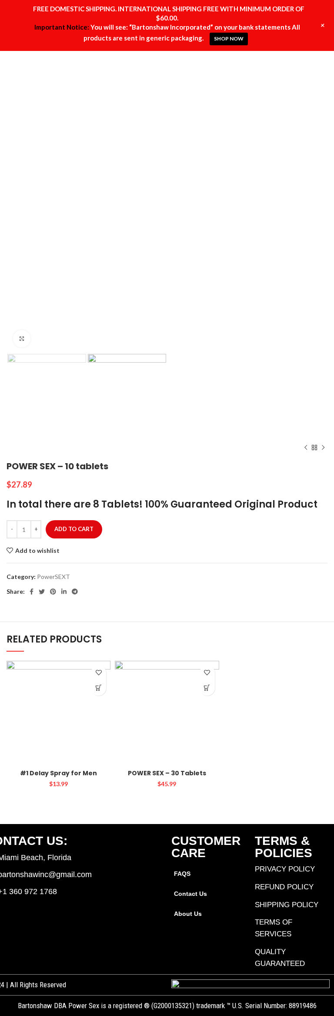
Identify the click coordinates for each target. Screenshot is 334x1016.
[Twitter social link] (41, 591)
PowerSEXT (53, 576)
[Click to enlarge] (21, 338)
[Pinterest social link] (53, 591)
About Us (188, 913)
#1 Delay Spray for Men (58, 773)
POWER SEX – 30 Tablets (167, 773)
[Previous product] (305, 448)
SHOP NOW (229, 38)
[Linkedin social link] (64, 591)
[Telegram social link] (74, 591)
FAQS (182, 873)
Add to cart (74, 528)
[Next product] (323, 448)
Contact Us (190, 893)
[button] (98, 688)
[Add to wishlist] (98, 672)
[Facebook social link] (31, 591)
